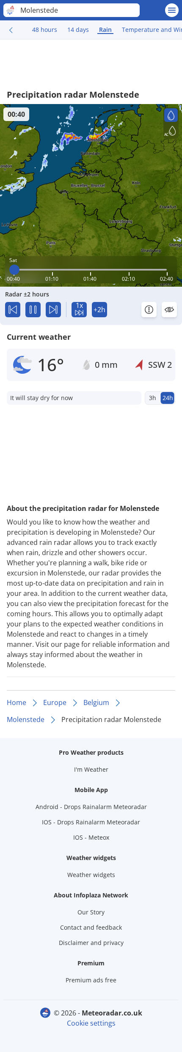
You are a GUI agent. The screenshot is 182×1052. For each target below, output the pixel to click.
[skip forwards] (53, 309)
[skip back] (12, 309)
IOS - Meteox (91, 837)
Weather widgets (91, 875)
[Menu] (172, 10)
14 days (78, 29)
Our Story (91, 912)
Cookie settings (91, 1023)
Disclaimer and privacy (91, 943)
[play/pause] (33, 309)
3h (152, 398)
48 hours (44, 29)
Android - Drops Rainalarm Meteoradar (91, 807)
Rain (105, 29)
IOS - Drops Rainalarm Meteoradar (91, 822)
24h (168, 398)
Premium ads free (91, 980)
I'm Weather (91, 769)
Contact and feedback (91, 927)
